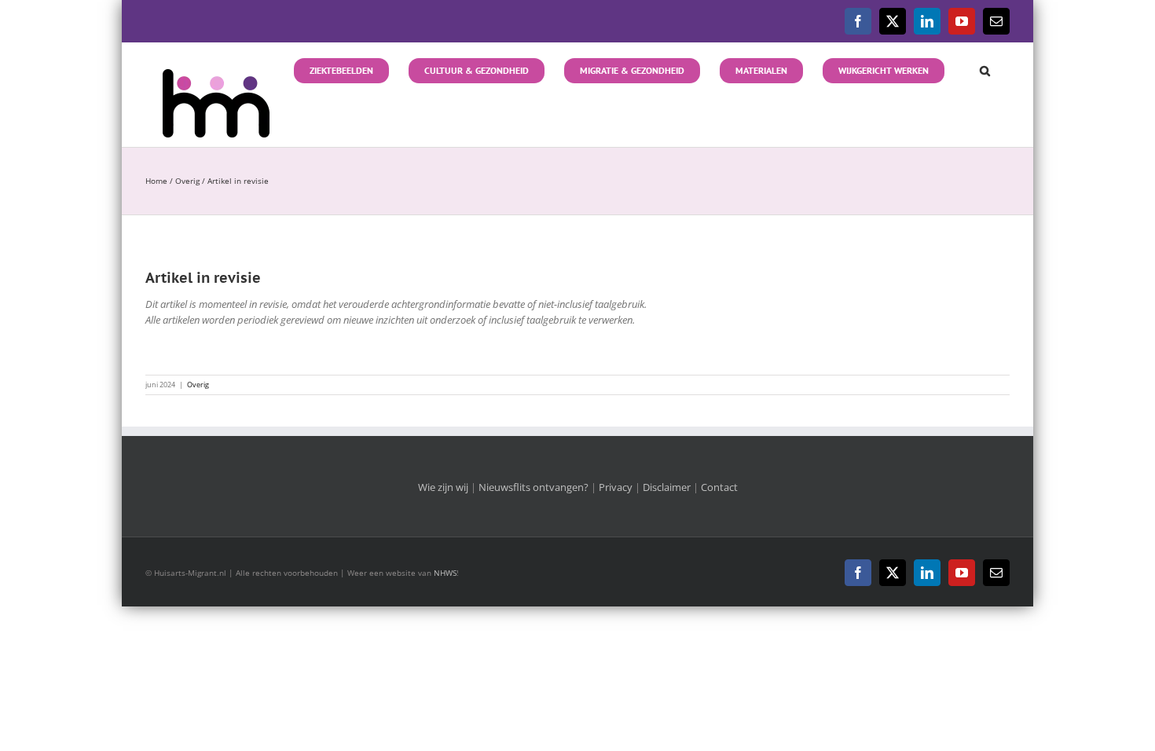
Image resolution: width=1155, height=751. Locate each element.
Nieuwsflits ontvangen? (533, 487)
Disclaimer (667, 487)
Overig (198, 384)
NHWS (445, 572)
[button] (977, 69)
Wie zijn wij (443, 487)
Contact (719, 487)
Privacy (615, 487)
